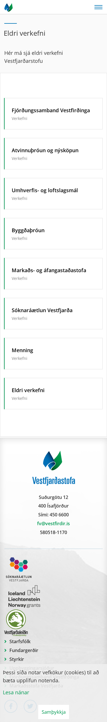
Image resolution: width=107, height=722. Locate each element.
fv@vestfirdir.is (53, 523)
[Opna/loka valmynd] (98, 7)
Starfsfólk (20, 641)
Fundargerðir (23, 650)
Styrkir (16, 659)
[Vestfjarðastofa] (9, 7)
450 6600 (59, 515)
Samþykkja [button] (54, 712)
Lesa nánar (16, 692)
